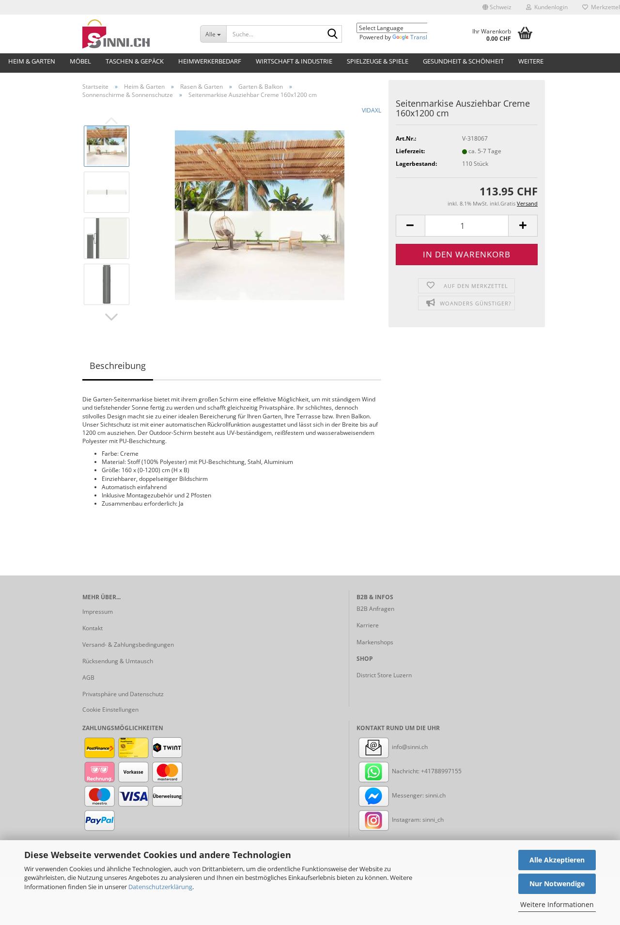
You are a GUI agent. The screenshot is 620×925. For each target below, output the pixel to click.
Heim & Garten (31, 61)
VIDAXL (371, 110)
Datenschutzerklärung (160, 886)
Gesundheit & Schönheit (463, 61)
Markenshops (374, 642)
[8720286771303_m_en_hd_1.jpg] (259, 215)
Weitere (530, 61)
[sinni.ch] (134, 34)
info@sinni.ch (409, 747)
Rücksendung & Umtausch (117, 661)
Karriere (367, 625)
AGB (88, 677)
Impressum (97, 611)
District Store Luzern (384, 675)
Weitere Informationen (557, 904)
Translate (423, 37)
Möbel (80, 61)
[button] (497, 7)
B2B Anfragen (375, 609)
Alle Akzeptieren (557, 859)
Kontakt (92, 628)
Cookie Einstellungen (110, 709)
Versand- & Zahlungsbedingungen (128, 644)
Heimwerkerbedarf (209, 61)
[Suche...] (333, 34)
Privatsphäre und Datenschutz (123, 694)
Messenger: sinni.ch (418, 795)
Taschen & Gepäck (135, 61)
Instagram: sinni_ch (417, 819)
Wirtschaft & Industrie (294, 61)
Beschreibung (118, 365)
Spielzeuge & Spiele (377, 61)
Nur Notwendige (557, 883)
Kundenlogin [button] (549, 7)
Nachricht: (405, 771)
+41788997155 (441, 771)
